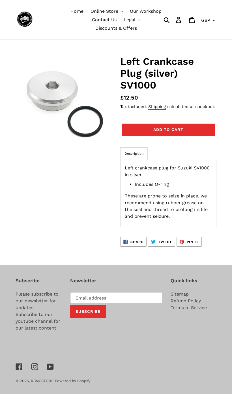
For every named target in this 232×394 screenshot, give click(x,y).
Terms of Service (189, 307)
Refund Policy (186, 300)
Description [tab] (133, 154)
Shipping (157, 106)
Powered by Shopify (73, 381)
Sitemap (180, 294)
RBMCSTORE (42, 381)
